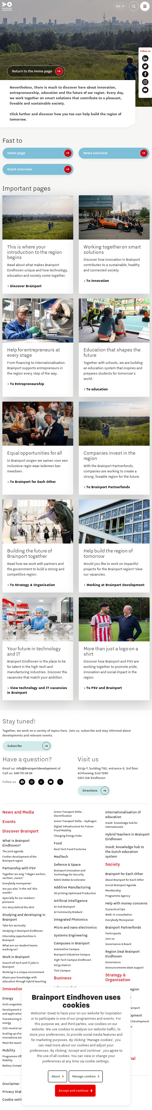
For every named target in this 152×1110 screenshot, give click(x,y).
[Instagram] (31, 782)
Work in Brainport (16, 957)
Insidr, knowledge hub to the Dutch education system (124, 852)
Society (112, 864)
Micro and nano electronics (75, 928)
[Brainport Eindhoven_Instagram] (145, 82)
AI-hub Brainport (64, 906)
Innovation (12, 989)
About (55, 1076)
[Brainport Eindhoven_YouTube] (145, 90)
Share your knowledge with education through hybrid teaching (24, 979)
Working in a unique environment (23, 972)
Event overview (19, 169)
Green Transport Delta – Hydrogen (75, 821)
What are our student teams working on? (19, 947)
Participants (113, 933)
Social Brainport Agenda (120, 885)
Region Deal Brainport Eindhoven (122, 954)
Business (62, 978)
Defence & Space (67, 865)
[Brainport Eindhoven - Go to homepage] (7, 6)
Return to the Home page (32, 71)
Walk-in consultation (118, 914)
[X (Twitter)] (60, 782)
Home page (16, 153)
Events (9, 821)
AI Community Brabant (68, 912)
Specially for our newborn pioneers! (18, 900)
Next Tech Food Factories (70, 849)
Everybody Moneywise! (119, 920)
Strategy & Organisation (117, 977)
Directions (90, 790)
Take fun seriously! (14, 925)
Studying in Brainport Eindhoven (22, 931)
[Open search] (134, 6)
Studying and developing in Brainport (23, 917)
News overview (95, 153)
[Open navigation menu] (145, 6)
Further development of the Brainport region (19, 858)
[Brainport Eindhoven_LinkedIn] (145, 58)
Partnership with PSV (19, 868)
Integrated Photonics (71, 920)
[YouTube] (51, 782)
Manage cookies (84, 1076)
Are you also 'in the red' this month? (19, 890)
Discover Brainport (20, 831)
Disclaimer (10, 1084)
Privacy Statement (17, 1092)
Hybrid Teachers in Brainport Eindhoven (127, 836)
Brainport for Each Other (124, 874)
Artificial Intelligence (70, 901)
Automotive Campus (66, 949)
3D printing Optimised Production (75, 893)
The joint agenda (12, 851)
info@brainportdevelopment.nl (38, 768)
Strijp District (62, 965)
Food (58, 843)
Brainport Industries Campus (72, 954)
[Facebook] (22, 782)
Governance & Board (118, 944)
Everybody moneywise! (16, 883)
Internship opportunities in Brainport (19, 938)
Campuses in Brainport (72, 943)
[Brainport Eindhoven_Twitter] (145, 66)
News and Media (18, 812)
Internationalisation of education (123, 814)
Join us (109, 938)
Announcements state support (124, 967)
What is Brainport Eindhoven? (16, 843)
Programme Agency (117, 896)
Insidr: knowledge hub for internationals (121, 825)
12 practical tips (115, 909)
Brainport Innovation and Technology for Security (69, 872)
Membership (113, 890)
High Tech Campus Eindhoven (72, 960)
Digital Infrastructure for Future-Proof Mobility (74, 828)
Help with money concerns (126, 903)
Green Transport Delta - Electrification (68, 813)
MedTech (61, 857)
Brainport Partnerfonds (123, 928)
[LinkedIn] (41, 782)
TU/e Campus (62, 970)
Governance (113, 962)
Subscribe (14, 746)
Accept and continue (73, 1090)
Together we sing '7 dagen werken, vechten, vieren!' (24, 876)
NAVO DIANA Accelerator (70, 880)
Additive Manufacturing (72, 887)
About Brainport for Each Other (124, 880)
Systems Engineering (70, 935)
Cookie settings (15, 1100)
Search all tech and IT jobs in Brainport (20, 964)
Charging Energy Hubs (68, 835)
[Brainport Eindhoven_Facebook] (145, 74)
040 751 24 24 (23, 773)
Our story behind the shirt (18, 907)
